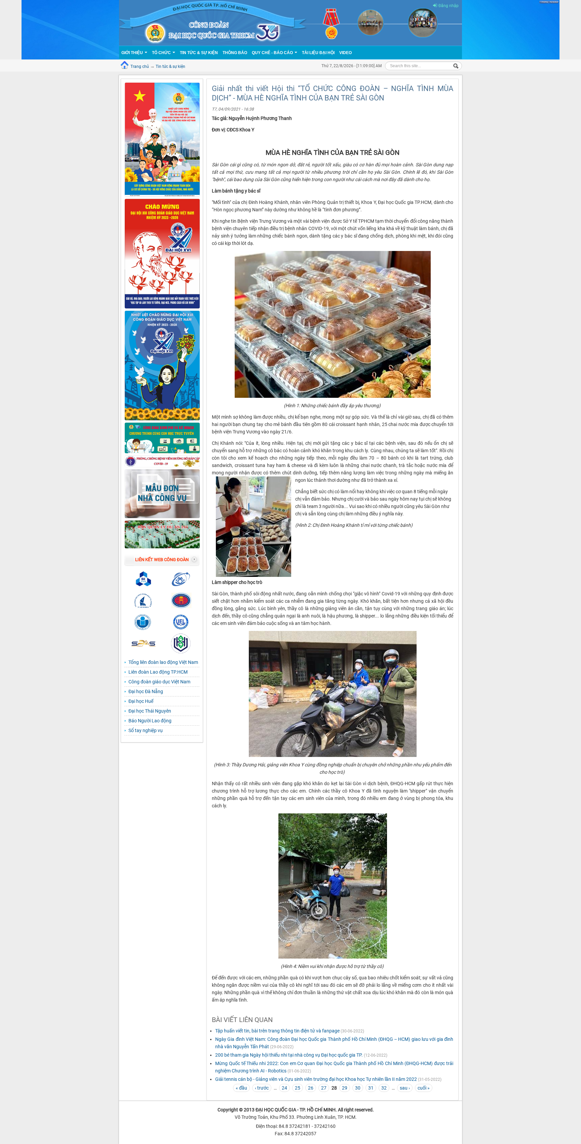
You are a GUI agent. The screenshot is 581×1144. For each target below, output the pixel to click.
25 (297, 1088)
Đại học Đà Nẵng (145, 691)
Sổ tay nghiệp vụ (145, 730)
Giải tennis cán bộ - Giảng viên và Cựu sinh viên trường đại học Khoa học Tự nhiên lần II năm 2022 (316, 1079)
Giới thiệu (132, 52)
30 (357, 1088)
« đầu (241, 1088)
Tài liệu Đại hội (318, 52)
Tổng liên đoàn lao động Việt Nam (163, 662)
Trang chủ (139, 66)
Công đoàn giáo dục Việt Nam (159, 681)
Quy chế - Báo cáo (273, 52)
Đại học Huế (140, 701)
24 (284, 1088)
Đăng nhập (448, 5)
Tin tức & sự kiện (170, 66)
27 (323, 1088)
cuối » (424, 1088)
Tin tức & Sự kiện (199, 52)
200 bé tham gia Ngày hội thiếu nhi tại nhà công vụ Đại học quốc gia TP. (289, 1055)
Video (345, 52)
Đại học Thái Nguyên (149, 711)
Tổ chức (162, 52)
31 (371, 1088)
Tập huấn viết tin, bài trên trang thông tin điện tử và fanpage (277, 1030)
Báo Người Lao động (149, 720)
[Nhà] (290, 22)
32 (384, 1088)
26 (310, 1088)
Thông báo (235, 52)
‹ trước (262, 1088)
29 (344, 1088)
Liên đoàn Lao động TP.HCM (158, 672)
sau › (405, 1088)
